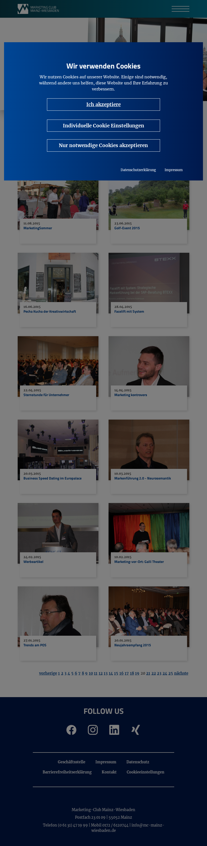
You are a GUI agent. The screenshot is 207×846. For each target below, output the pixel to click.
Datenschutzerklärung (138, 170)
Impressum (174, 170)
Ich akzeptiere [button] (103, 104)
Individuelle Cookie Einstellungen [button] (103, 126)
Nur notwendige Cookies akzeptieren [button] (103, 145)
